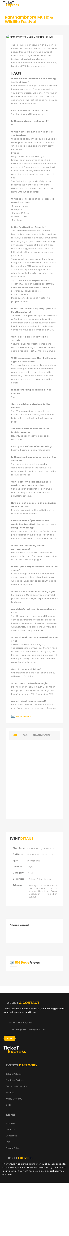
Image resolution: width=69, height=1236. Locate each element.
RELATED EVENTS (42, 735)
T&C (25, 735)
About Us (10, 1123)
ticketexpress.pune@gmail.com (28, 1029)
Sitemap (10, 1092)
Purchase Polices (15, 1080)
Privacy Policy (13, 1148)
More (9, 1038)
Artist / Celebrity (14, 1098)
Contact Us (11, 1135)
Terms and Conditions (17, 1086)
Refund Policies (14, 1074)
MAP (15, 735)
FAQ (8, 1141)
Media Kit (10, 1129)
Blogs (8, 1104)
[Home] (11, 3)
